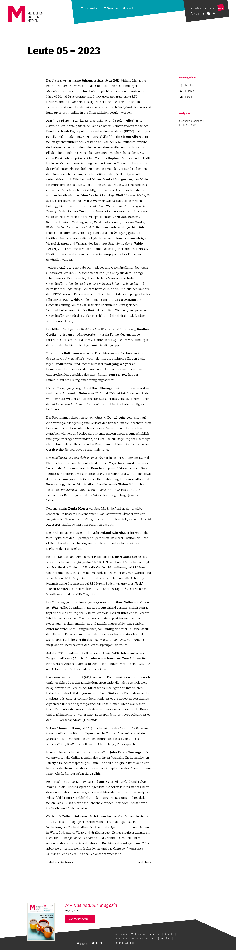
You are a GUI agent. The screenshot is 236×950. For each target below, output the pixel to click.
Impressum (120, 934)
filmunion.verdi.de (124, 943)
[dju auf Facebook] (204, 13)
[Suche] (78, 943)
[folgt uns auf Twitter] (93, 943)
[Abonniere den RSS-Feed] (214, 13)
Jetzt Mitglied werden (202, 8)
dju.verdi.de (163, 938)
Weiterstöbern (78, 919)
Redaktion (155, 934)
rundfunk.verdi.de (142, 938)
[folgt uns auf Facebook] (89, 943)
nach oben (143, 862)
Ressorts (90, 8)
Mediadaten (138, 934)
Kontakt (168, 934)
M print (127, 8)
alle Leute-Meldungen (61, 862)
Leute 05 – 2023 (187, 125)
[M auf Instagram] (209, 13)
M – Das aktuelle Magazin (91, 905)
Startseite (184, 121)
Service (112, 8)
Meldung (197, 121)
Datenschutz (121, 938)
